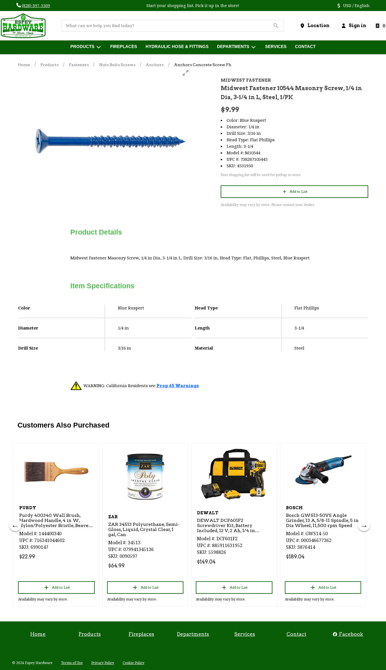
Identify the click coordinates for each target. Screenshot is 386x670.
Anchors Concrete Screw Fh (202, 64)
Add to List (298, 191)
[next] (364, 525)
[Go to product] (56, 471)
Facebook (350, 634)
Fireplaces (141, 634)
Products (49, 64)
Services (244, 634)
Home (24, 64)
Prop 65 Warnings (178, 385)
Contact (296, 634)
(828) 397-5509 (36, 5)
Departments (193, 634)
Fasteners (79, 64)
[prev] (15, 525)
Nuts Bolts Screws (117, 64)
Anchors (155, 64)
